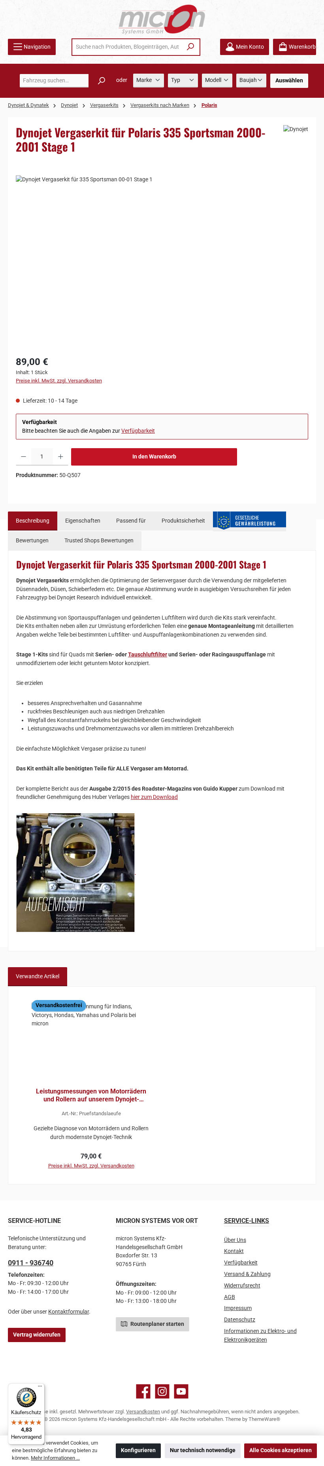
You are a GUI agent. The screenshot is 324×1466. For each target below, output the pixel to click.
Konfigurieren (138, 1450)
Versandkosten (143, 1412)
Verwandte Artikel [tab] (37, 976)
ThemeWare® (264, 1419)
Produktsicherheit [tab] (183, 520)
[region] (162, 260)
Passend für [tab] (131, 520)
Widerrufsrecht (242, 1285)
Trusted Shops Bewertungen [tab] (99, 540)
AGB (229, 1297)
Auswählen (289, 80)
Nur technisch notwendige (202, 1450)
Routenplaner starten (156, 1324)
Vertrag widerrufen (36, 1334)
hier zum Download (154, 797)
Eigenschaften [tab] (82, 520)
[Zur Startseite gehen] (162, 19)
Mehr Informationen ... (55, 1458)
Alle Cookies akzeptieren (280, 1450)
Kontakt (234, 1251)
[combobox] (127, 47)
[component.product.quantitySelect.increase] (60, 457)
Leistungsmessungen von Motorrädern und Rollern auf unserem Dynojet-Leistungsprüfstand (91, 1095)
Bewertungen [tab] (32, 540)
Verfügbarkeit (138, 431)
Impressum (238, 1308)
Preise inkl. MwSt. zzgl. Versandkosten (59, 381)
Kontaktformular (68, 1311)
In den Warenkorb (154, 456)
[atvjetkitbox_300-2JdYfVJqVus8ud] (162, 260)
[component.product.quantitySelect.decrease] (23, 457)
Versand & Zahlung (247, 1274)
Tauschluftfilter (147, 654)
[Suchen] (191, 47)
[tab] (32, 520)
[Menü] (40, 1388)
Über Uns (235, 1240)
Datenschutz (239, 1319)
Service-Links (246, 1221)
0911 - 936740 (30, 1263)
